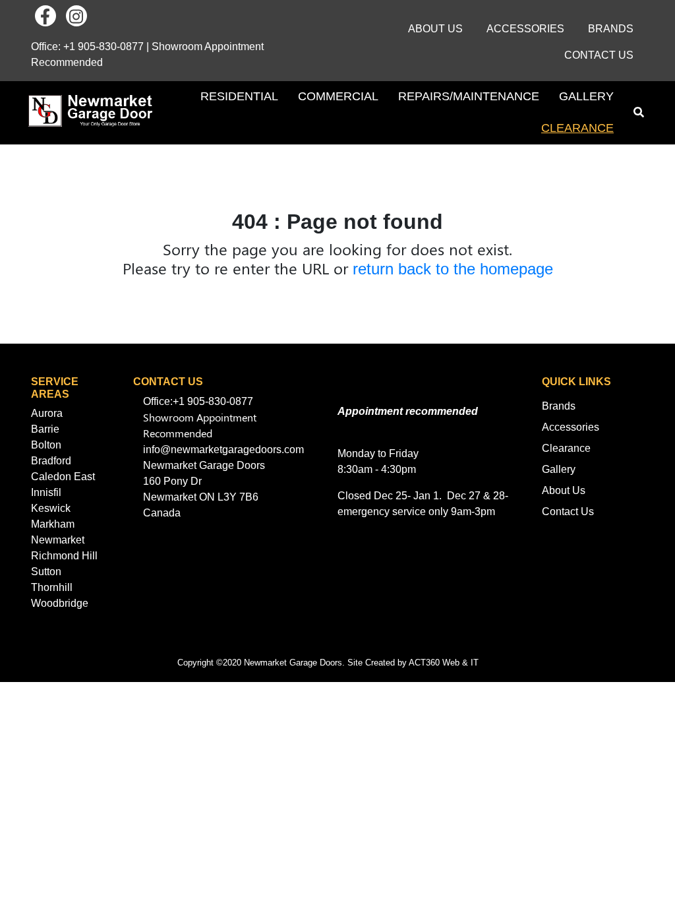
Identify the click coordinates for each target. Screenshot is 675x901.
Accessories (525, 28)
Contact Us (598, 55)
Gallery (586, 96)
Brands (610, 28)
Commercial (338, 96)
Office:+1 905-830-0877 (198, 401)
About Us (435, 28)
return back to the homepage (453, 269)
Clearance (577, 128)
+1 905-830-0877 (103, 46)
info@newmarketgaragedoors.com (223, 449)
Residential (239, 96)
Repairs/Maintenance (468, 96)
